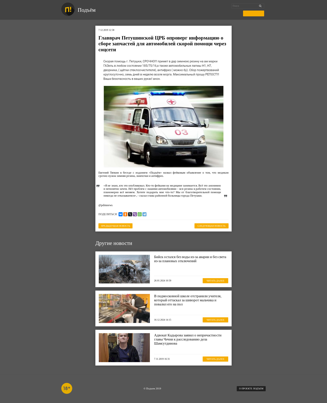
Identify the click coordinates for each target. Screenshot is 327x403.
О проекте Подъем (251, 388)
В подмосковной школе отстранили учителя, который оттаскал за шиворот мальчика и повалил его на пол (187, 300)
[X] (130, 214)
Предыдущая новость (115, 226)
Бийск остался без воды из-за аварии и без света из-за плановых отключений (190, 259)
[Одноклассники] (125, 214)
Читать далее (215, 281)
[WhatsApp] (140, 214)
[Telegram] (144, 214)
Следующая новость (211, 226)
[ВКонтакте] (121, 214)
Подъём (87, 10)
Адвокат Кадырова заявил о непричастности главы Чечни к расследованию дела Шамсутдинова (187, 339)
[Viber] (135, 214)
